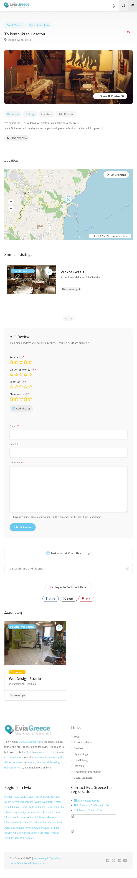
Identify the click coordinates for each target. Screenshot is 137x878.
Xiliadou (19, 837)
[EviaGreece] (17, 5)
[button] (11, 202)
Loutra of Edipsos (36, 817)
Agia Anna (20, 796)
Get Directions (118, 174)
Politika (20, 827)
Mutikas (19, 822)
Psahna (55, 827)
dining (31, 762)
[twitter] (113, 861)
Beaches (78, 748)
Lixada (21, 817)
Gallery (30, 114)
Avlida (38, 801)
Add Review (66, 114)
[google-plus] (119, 861)
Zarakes (29, 837)
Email (14, 444)
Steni (47, 832)
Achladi (9, 796)
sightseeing (53, 762)
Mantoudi (51, 817)
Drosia (23, 806)
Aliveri (16, 801)
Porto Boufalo (33, 827)
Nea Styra (43, 822)
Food (10, 25)
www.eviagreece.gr (30, 741)
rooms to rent (46, 752)
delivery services (13, 767)
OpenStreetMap (109, 236)
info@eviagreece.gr (88, 800)
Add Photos (23, 408)
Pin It (87, 598)
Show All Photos (110, 96)
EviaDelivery (81, 760)
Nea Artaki (30, 822)
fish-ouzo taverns (14, 762)
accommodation (13, 757)
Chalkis (14, 806)
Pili (13, 827)
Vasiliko (9, 837)
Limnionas (10, 817)
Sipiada (17, 832)
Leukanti (48, 812)
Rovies (8, 832)
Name (14, 426)
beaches (41, 762)
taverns (53, 757)
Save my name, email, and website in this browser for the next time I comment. (57, 516)
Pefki (7, 827)
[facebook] (107, 861)
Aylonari (47, 801)
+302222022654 (18, 138)
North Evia (55, 822)
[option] (68, 279)
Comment (16, 463)
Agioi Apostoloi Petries (40, 796)
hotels (30, 752)
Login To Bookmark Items (71, 587)
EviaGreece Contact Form (88, 810)
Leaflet (94, 236)
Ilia (62, 806)
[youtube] (125, 861)
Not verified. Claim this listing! (70, 553)
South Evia (42, 25)
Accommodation (83, 742)
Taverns (19, 25)
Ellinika (41, 806)
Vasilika (54, 832)
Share (51, 598)
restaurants (41, 757)
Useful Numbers (83, 777)
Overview (13, 114)
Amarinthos (27, 801)
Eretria (50, 806)
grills (61, 757)
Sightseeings (81, 754)
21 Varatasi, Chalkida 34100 (92, 805)
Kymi (32, 25)
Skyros (26, 832)
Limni (57, 812)
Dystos (32, 806)
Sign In (114, 6)
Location (46, 114)
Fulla (57, 806)
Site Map (79, 765)
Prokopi (46, 827)
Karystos (17, 812)
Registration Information (87, 771)
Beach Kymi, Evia (19, 39)
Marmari (9, 822)
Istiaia (8, 812)
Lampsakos (36, 812)
